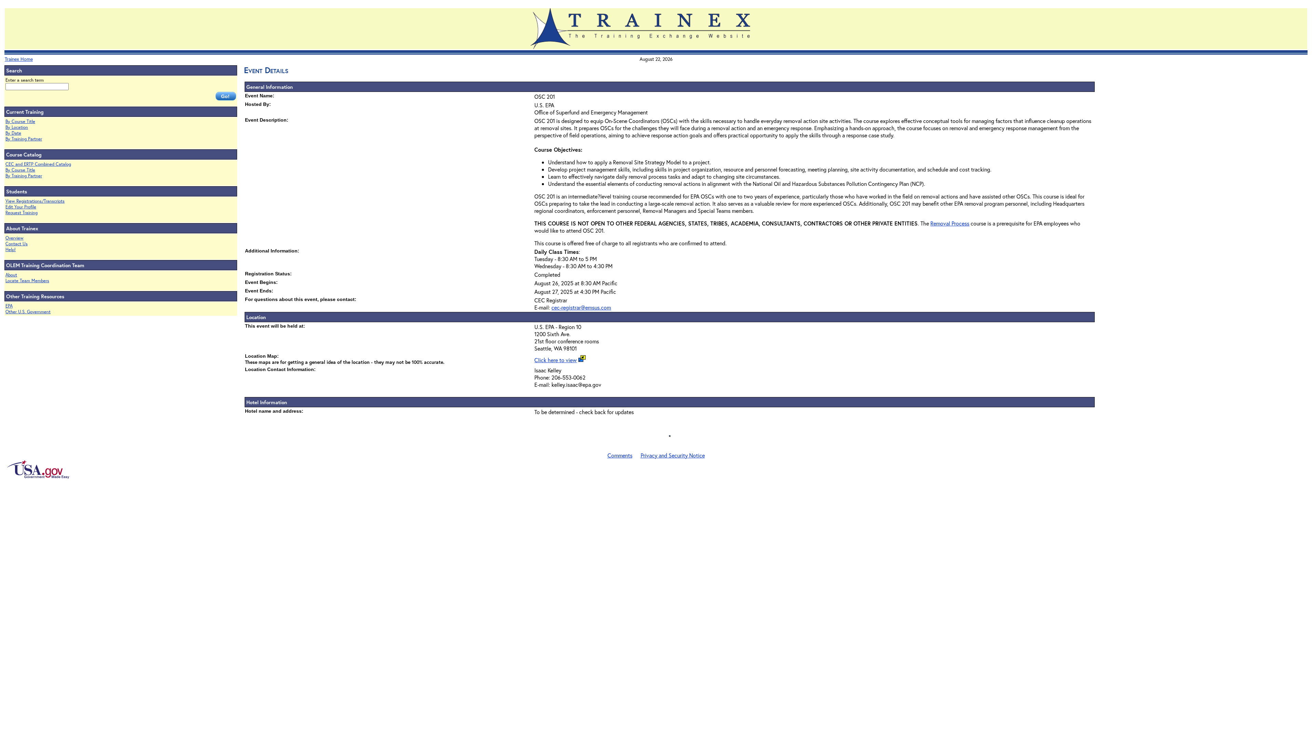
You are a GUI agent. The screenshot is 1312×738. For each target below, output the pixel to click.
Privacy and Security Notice (673, 455)
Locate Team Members (27, 281)
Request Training (21, 213)
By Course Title (20, 121)
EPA (9, 306)
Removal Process (949, 223)
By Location (16, 127)
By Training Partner (23, 139)
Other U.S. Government (28, 312)
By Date (13, 133)
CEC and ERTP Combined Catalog (38, 164)
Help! (10, 249)
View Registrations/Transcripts (35, 201)
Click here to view (555, 360)
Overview (14, 238)
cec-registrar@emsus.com (581, 307)
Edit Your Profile (20, 207)
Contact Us (16, 244)
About (11, 275)
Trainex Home (19, 59)
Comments (619, 455)
